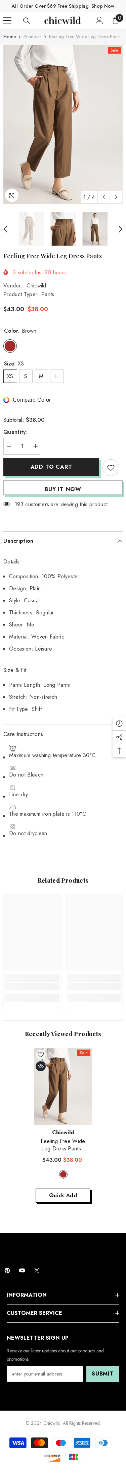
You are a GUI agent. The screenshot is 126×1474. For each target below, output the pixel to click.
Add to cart (51, 467)
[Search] (27, 21)
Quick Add (63, 1195)
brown (63, 1174)
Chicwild (36, 285)
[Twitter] (37, 1270)
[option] (63, 124)
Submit (103, 1374)
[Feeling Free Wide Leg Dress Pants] (63, 1086)
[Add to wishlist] (110, 467)
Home (9, 36)
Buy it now (63, 489)
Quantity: (15, 432)
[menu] (7, 20)
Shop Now (102, 6)
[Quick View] (41, 1066)
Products (32, 36)
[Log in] (99, 20)
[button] (104, 197)
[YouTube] (22, 1270)
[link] (32, 986)
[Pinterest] (7, 1270)
